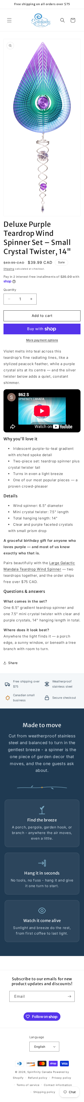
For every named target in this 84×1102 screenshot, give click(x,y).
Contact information (58, 1085)
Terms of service (28, 1085)
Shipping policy (44, 1092)
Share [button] (13, 663)
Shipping (9, 268)
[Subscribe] (69, 996)
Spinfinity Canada (39, 1072)
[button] (9, 20)
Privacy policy (61, 1077)
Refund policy (37, 1077)
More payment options (42, 340)
